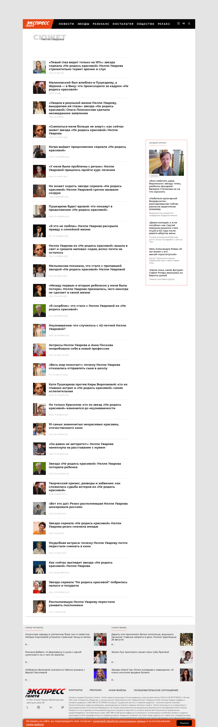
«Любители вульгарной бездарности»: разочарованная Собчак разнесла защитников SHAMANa (163, 204)
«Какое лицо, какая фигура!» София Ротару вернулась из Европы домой (166, 273)
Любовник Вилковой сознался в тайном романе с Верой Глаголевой (55, 671)
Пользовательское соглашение (156, 690)
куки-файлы (117, 690)
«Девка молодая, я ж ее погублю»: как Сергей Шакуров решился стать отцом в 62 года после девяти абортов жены (163, 228)
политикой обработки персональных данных (119, 721)
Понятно (184, 723)
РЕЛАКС (164, 23)
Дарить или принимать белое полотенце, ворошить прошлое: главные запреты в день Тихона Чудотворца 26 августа (143, 637)
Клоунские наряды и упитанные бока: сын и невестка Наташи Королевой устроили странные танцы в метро (58, 635)
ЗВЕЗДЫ (84, 23)
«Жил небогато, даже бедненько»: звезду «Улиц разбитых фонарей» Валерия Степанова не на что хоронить (165, 186)
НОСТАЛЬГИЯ (123, 23)
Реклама (96, 690)
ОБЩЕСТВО (145, 23)
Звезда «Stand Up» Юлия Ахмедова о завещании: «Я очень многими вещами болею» (142, 671)
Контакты (76, 690)
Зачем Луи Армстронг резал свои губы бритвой (140, 652)
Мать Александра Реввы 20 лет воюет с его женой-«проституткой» (165, 252)
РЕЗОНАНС (101, 23)
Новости (66, 23)
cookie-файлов (35, 724)
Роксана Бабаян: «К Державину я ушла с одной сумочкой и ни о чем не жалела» (53, 653)
